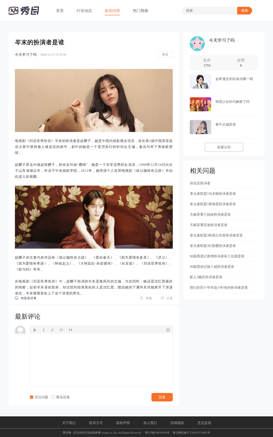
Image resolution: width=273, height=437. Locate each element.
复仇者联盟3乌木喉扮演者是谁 (213, 193)
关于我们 (69, 423)
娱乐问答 (112, 11)
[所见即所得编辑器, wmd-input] (101, 360)
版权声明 (123, 423)
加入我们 (150, 423)
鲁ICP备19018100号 (157, 432)
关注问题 (41, 397)
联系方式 (96, 423)
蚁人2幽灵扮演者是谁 (206, 277)
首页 (60, 11)
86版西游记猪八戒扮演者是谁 (212, 266)
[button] (34, 329)
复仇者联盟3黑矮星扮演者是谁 (213, 204)
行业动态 (84, 11)
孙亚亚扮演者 (200, 183)
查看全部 (224, 147)
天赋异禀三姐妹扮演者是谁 (210, 214)
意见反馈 (204, 423)
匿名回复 (62, 397)
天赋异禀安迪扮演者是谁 (208, 225)
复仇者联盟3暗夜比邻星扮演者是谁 (216, 235)
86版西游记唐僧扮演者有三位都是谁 (217, 256)
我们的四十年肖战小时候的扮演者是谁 (219, 287)
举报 (146, 298)
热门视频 (140, 11)
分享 (167, 298)
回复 (162, 397)
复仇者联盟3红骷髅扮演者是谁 (213, 246)
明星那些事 (26, 298)
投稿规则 (177, 423)
